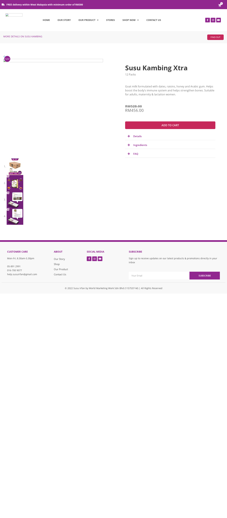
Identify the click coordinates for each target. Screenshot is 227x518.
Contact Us (153, 20)
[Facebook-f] (207, 20)
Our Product (86, 20)
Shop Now (129, 20)
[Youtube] (218, 20)
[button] (215, 37)
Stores (110, 20)
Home (46, 20)
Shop (57, 264)
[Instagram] (213, 20)
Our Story (64, 20)
